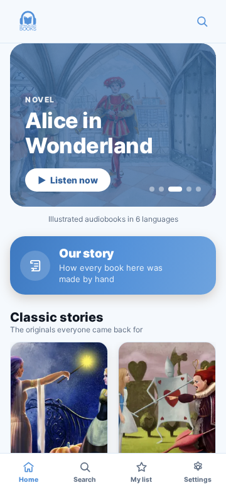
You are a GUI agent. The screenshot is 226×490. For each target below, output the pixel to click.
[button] (27, 21)
